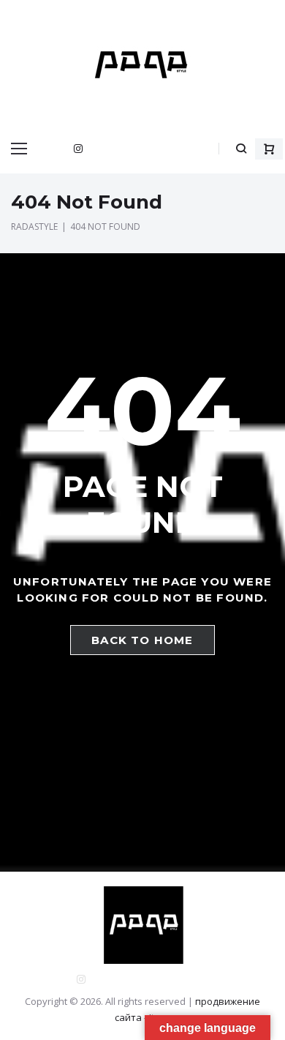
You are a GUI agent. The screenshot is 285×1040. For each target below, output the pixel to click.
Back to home (142, 640)
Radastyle (34, 226)
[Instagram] (78, 148)
